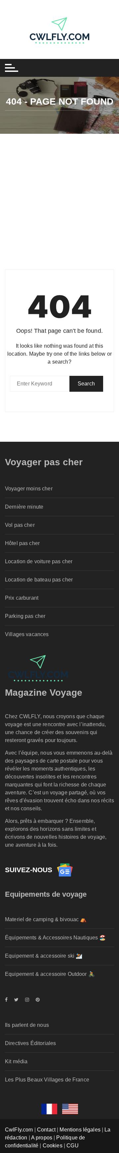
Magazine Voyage (43, 692)
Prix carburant (21, 598)
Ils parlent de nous (27, 1025)
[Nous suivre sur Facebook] (8, 999)
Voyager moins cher (29, 488)
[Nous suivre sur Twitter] (16, 999)
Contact (46, 1129)
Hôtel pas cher (22, 543)
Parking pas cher (25, 616)
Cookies (52, 1145)
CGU (72, 1145)
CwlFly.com (19, 1129)
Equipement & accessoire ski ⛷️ (43, 956)
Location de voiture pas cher (38, 561)
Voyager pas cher (44, 462)
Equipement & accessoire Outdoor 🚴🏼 (50, 974)
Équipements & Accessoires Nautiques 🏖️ (55, 937)
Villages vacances (27, 634)
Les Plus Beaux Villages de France (47, 1079)
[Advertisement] (59, 196)
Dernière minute (24, 507)
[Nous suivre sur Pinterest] (36, 999)
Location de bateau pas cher (39, 579)
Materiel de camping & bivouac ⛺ (46, 919)
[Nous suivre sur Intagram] (27, 999)
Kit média (16, 1061)
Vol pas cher (20, 525)
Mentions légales (80, 1129)
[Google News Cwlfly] (65, 869)
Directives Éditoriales (30, 1043)
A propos (41, 1137)
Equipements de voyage (46, 894)
